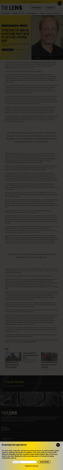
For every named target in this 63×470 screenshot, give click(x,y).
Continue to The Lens (31, 466)
